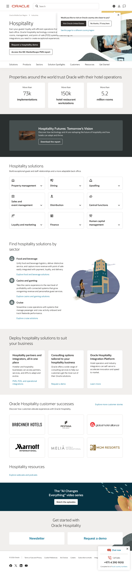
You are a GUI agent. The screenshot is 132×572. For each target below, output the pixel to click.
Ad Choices (64, 558)
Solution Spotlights (56, 64)
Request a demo (58, 383)
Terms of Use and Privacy (33, 558)
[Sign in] (119, 6)
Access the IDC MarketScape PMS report (30, 52)
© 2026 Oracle (14, 557)
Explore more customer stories (109, 404)
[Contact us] (124, 6)
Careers (73, 558)
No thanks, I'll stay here (100, 23)
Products (27, 64)
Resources (89, 64)
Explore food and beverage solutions (32, 274)
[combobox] (66, 6)
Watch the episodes (66, 502)
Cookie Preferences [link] (50, 558)
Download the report (50, 141)
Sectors (39, 64)
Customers (75, 64)
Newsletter (36, 538)
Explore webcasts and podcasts (23, 474)
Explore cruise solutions (27, 318)
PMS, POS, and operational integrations (25, 382)
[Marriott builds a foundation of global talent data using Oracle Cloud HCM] (27, 447)
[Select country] (114, 6)
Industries (34, 15)
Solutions (13, 64)
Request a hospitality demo (24, 44)
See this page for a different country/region (77, 30)
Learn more (95, 383)
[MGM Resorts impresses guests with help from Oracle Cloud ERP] (105, 447)
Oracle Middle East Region (18, 15)
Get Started (104, 64)
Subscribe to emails (85, 558)
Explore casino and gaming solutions (33, 296)
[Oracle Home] (20, 6)
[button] (7, 6)
